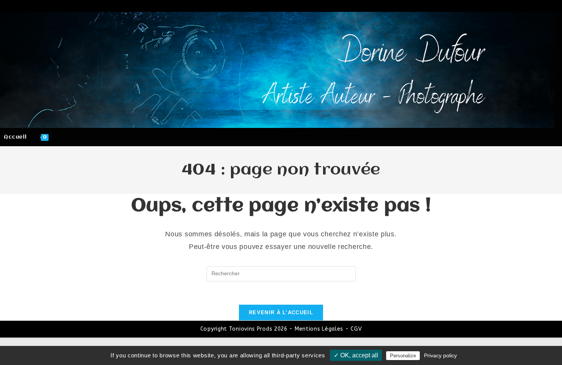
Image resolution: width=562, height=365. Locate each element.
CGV (356, 329)
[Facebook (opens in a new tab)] (504, 6)
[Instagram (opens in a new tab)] (516, 6)
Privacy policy (440, 355)
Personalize (403, 356)
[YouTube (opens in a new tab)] (540, 6)
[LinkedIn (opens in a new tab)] (528, 6)
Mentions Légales (319, 329)
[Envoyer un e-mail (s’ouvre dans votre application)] (551, 6)
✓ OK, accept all (356, 355)
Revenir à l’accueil (281, 312)
